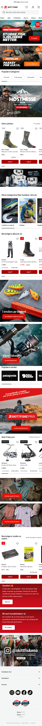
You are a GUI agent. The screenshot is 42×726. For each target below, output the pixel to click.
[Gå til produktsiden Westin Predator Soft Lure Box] (10, 554)
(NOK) (21, 712)
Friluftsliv (17, 18)
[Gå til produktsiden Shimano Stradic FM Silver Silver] (10, 452)
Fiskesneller (31, 77)
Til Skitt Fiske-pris (34, 437)
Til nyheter (37, 123)
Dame (33, 18)
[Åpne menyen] (2, 7)
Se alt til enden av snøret (33, 537)
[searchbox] (22, 12)
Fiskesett (6, 77)
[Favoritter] (26, 7)
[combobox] (20, 12)
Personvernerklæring (13, 723)
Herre (26, 18)
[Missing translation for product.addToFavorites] (17, 128)
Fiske (2, 18)
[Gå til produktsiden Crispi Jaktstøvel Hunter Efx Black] (28, 249)
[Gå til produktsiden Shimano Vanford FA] (28, 452)
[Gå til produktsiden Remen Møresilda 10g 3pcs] (28, 554)
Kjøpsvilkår (25, 723)
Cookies (32, 723)
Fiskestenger (18, 77)
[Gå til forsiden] (11, 7)
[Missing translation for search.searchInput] (3, 12)
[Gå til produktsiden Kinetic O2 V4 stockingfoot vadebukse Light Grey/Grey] (10, 249)
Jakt (8, 18)
